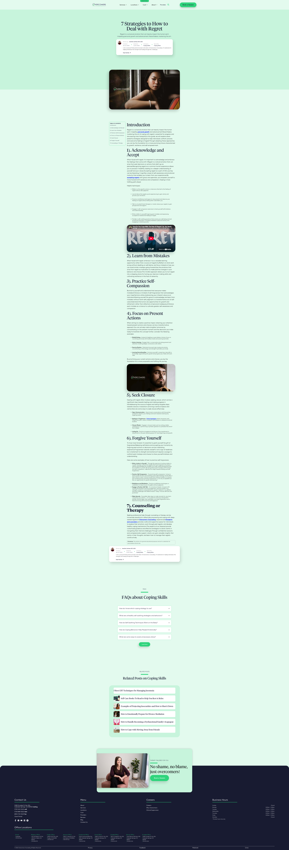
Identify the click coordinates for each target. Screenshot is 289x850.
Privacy (90, 847)
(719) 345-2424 (20, 809)
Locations (83, 810)
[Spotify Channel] (27, 820)
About (82, 805)
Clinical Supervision (152, 810)
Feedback (142, 847)
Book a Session (188, 5)
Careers (148, 805)
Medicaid (195, 847)
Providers (163, 5)
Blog (81, 820)
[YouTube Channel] (21, 820)
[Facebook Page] (15, 820)
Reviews (82, 817)
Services (83, 807)
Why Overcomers (151, 807)
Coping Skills (146, 45)
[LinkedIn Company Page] (24, 820)
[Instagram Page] (18, 820)
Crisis (247, 847)
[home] (99, 4)
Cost (81, 812)
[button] (122, 5)
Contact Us (84, 822)
